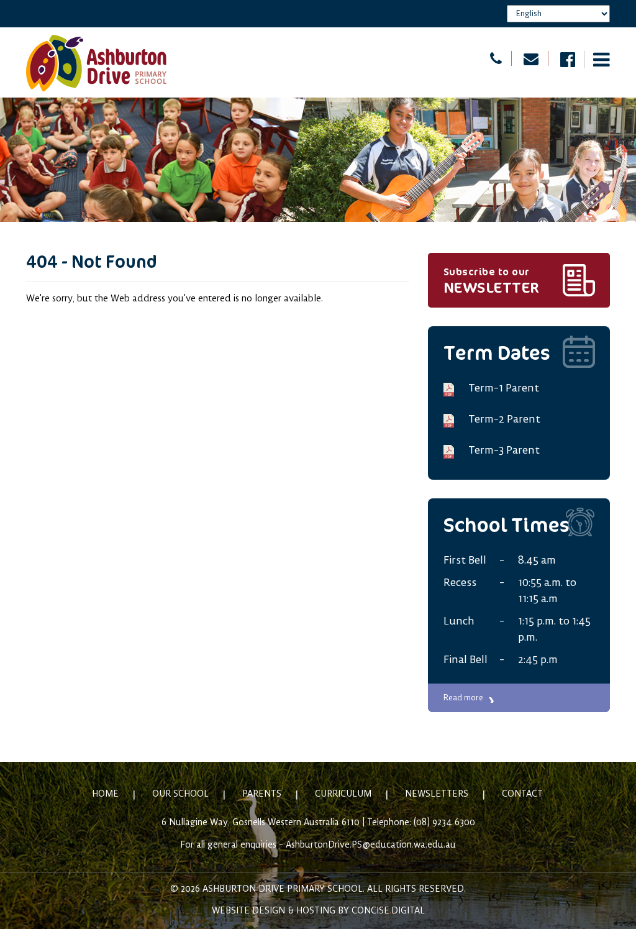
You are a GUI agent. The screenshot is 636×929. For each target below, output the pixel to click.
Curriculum (343, 794)
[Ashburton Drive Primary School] (96, 62)
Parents (261, 794)
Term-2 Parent (504, 419)
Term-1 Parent (503, 388)
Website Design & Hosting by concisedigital (318, 911)
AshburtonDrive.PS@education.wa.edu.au (371, 845)
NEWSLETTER (491, 281)
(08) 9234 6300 (444, 822)
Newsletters (436, 794)
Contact (522, 794)
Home (105, 794)
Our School (180, 794)
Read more (463, 698)
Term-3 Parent (504, 450)
